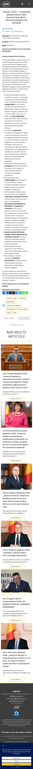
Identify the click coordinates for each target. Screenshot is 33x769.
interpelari (9, 28)
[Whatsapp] (25, 292)
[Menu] (22, 3)
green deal (11, 302)
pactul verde (22, 309)
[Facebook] (5, 292)
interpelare (11, 309)
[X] (12, 292)
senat (15, 313)
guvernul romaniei (14, 305)
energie (22, 298)
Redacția (7, 31)
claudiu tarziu (12, 298)
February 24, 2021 (18, 31)
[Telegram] (18, 292)
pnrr (8, 313)
